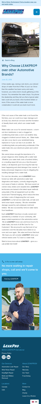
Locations (5, 384)
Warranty (25, 370)
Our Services (7, 364)
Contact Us (26, 387)
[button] (36, 12)
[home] (12, 12)
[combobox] (34, 402)
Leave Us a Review (29, 396)
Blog (23, 390)
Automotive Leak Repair (10, 367)
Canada (4, 387)
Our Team (25, 373)
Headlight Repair (7, 373)
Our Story (25, 367)
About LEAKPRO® (29, 364)
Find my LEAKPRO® (11, 279)
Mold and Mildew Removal (7, 377)
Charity (24, 393)
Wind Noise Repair (8, 370)
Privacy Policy (6, 353)
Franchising (26, 376)
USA (3, 390)
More (24, 384)
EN (36, 402)
